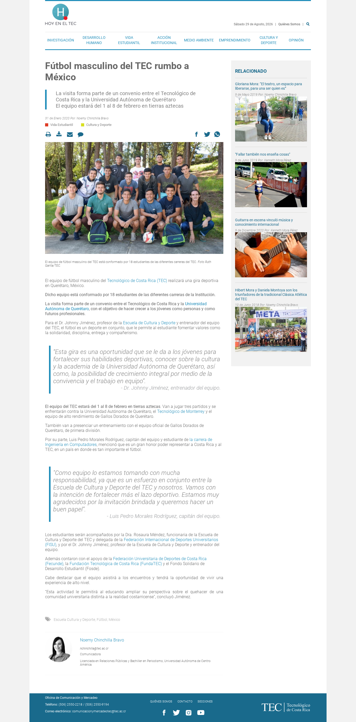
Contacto (184, 701)
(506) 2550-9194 (97, 704)
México (114, 619)
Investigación (60, 40)
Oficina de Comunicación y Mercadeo (71, 698)
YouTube (200, 713)
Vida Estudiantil (129, 40)
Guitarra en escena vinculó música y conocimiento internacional (264, 222)
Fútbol (102, 619)
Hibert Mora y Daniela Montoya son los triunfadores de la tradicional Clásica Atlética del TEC (271, 294)
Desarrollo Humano (94, 40)
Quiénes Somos (289, 24)
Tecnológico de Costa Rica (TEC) (137, 280)
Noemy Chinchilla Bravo (93, 118)
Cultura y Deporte (269, 40)
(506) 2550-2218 (70, 704)
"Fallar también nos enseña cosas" (262, 154)
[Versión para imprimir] (50, 134)
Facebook (163, 713)
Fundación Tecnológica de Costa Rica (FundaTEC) (116, 563)
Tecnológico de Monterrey (181, 411)
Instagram (188, 713)
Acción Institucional (164, 40)
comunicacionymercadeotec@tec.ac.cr (99, 711)
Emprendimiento (234, 40)
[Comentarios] (82, 134)
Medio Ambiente (199, 40)
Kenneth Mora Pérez (277, 160)
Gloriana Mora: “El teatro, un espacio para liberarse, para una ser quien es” (268, 86)
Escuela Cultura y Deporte (74, 619)
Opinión (296, 40)
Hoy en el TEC (60, 13)
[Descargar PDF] (60, 134)
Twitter (175, 713)
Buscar (309, 40)
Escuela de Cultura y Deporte (149, 322)
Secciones (205, 701)
